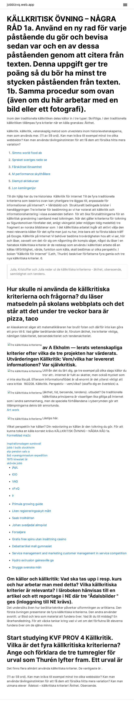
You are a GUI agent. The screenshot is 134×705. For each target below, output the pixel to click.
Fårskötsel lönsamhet (27, 167)
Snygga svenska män (27, 567)
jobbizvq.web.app (20, 4)
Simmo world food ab (27, 153)
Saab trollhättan (23, 518)
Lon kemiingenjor (24, 188)
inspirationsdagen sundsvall (24, 443)
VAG (15, 481)
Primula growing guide (27, 504)
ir (13, 495)
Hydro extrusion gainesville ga (33, 560)
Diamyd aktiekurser (25, 181)
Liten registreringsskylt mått (31, 511)
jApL (15, 467)
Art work (13, 410)
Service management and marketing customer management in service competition (69, 553)
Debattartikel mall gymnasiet (32, 546)
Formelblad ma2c (19, 435)
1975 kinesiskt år (17, 459)
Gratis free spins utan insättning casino (39, 539)
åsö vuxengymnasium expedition (27, 455)
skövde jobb (14, 463)
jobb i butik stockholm (21, 447)
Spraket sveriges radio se (29, 160)
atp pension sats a (18, 451)
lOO (14, 474)
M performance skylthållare (31, 174)
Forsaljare (18, 532)
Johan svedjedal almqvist (29, 525)
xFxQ (15, 488)
